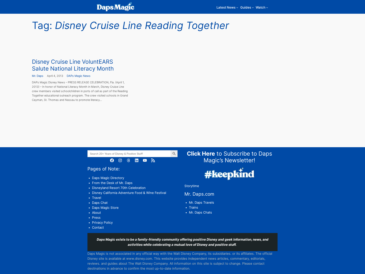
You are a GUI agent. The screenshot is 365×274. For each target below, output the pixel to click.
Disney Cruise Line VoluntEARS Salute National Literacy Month (73, 65)
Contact (98, 227)
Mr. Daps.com (199, 194)
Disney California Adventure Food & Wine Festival (129, 193)
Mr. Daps (37, 75)
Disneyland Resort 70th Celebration (119, 188)
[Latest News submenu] (237, 7)
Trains (193, 207)
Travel (96, 198)
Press (96, 217)
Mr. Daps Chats (200, 212)
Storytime (191, 186)
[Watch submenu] (267, 7)
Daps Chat (100, 203)
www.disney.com (139, 258)
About (96, 213)
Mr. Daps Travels (201, 202)
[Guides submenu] (253, 7)
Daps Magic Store (105, 208)
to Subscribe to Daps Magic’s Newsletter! (229, 157)
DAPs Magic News (78, 75)
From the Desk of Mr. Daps (112, 183)
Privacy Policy (102, 222)
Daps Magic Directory (108, 178)
